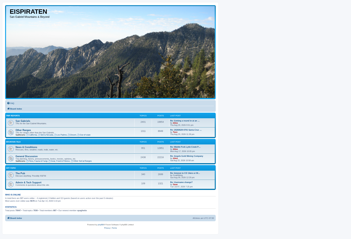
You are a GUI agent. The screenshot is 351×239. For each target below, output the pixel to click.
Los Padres (62, 135)
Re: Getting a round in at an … (185, 121)
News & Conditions (26, 147)
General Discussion (27, 156)
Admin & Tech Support (28, 182)
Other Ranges (23, 130)
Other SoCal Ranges (82, 161)
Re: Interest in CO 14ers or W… (185, 173)
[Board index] (110, 52)
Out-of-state (85, 135)
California (33, 135)
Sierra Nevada (46, 135)
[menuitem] (10, 103)
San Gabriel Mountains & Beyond (29, 16)
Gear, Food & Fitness (60, 161)
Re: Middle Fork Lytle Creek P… (185, 147)
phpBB (101, 225)
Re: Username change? (181, 182)
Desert (73, 135)
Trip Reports (13, 116)
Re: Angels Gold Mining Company (186, 156)
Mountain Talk (13, 142)
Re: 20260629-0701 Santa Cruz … (186, 130)
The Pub (20, 173)
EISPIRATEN (28, 11)
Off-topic (11, 168)
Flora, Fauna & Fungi (38, 161)
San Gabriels (23, 121)
